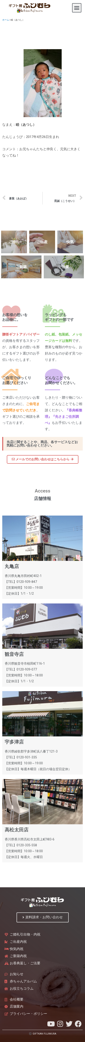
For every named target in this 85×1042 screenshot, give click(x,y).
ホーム (5, 20)
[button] (77, 8)
